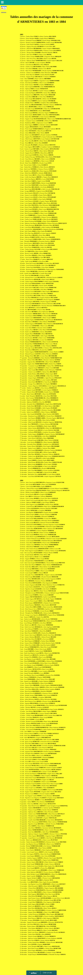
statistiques (3, 12)
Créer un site (47, 973)
